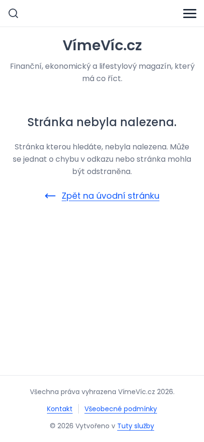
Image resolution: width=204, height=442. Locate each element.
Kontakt (60, 409)
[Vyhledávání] (13, 13)
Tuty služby (135, 426)
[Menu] (189, 13)
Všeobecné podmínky (120, 409)
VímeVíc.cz (102, 45)
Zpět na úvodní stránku (110, 196)
